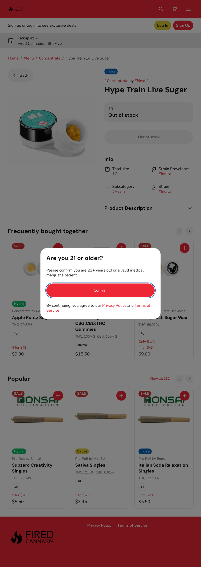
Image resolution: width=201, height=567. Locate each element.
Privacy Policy (114, 305)
